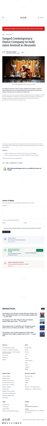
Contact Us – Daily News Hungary (10, 349)
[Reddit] (18, 423)
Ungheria (27, 367)
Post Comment (6, 231)
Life (26, 356)
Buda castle (5, 397)
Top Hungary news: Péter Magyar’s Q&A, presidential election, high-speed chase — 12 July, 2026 (17, 320)
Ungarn (26, 364)
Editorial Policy (5, 408)
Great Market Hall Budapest (8, 393)
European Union (13, 162)
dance (13, 158)
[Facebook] (5, 423)
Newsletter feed (28, 376)
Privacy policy (5, 406)
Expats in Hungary (6, 386)
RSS (26, 384)
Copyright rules (5, 404)
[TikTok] (11, 423)
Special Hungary (29, 360)
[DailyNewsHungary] (23, 17)
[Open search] (38, 17)
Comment (5, 205)
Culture (26, 358)
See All (42, 308)
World (26, 362)
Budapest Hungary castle (8, 395)
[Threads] (20, 423)
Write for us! (5, 357)
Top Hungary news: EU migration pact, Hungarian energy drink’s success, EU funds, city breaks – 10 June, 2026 (18, 326)
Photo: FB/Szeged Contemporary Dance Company (23, 84)
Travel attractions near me (8, 382)
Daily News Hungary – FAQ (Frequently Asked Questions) (11, 352)
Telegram (27, 380)
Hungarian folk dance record (16, 155)
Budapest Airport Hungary (8, 391)
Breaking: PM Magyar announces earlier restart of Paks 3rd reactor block (24, 28)
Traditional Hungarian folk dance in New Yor (19, 153)
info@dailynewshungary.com (31, 406)
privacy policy (34, 252)
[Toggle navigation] (3, 17)
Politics (26, 349)
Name (4, 222)
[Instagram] (7, 423)
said (25, 99)
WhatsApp (27, 378)
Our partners (5, 355)
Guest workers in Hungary (8, 384)
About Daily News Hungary (8, 347)
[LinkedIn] (3, 423)
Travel (26, 354)
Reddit (26, 382)
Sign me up (39, 250)
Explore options (11, 241)
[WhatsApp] (14, 423)
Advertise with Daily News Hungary (10, 411)
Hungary (20, 162)
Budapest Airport (6, 378)
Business (27, 352)
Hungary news (28, 347)
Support (4, 359)
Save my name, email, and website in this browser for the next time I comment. (22, 228)
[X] (9, 423)
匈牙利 (26, 369)
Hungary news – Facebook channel (33, 389)
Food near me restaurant (8, 380)
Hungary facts (5, 389)
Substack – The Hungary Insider (32, 386)
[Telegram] (16, 423)
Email (25, 222)
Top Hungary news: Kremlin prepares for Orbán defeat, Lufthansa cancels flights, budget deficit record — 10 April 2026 (19, 334)
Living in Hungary (6, 376)
